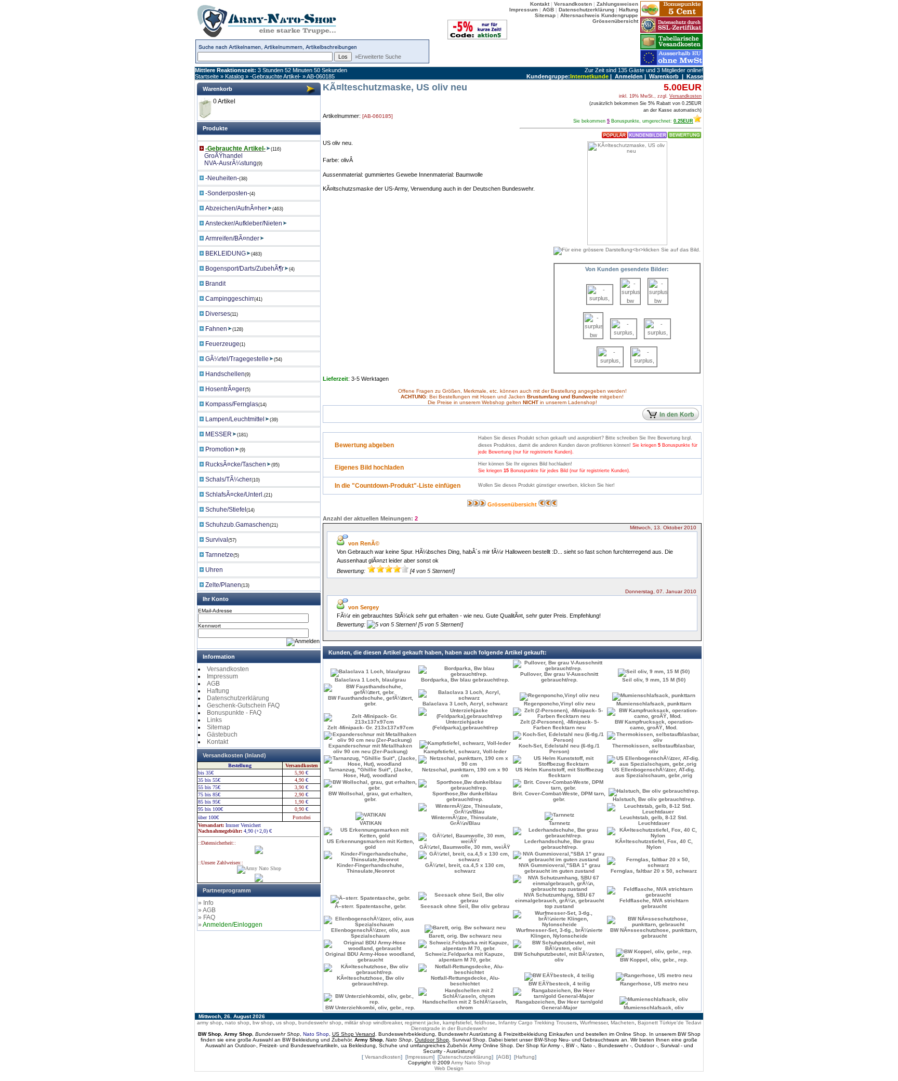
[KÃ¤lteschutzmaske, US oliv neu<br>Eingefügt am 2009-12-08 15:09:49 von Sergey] (600, 302)
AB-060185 (321, 76)
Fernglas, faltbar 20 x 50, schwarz (654, 871)
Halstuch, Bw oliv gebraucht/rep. (654, 799)
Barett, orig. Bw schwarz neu (465, 936)
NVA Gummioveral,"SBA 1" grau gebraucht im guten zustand (559, 868)
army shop (209, 1022)
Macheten (623, 1022)
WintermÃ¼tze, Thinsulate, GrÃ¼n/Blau (464, 820)
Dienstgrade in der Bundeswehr (449, 1028)
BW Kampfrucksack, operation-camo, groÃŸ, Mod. (654, 724)
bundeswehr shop (319, 1022)
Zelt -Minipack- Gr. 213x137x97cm (370, 727)
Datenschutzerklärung (238, 698)
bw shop (263, 1022)
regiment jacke (422, 1022)
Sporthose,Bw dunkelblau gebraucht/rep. (464, 796)
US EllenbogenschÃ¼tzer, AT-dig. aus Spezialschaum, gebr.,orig (653, 772)
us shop (285, 1022)
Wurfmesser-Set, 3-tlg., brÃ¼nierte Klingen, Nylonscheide (559, 933)
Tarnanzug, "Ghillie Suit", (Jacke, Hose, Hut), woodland (370, 772)
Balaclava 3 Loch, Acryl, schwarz (465, 703)
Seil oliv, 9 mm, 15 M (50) (653, 680)
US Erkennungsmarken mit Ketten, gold (370, 844)
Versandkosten (228, 669)
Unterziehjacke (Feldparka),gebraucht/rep (465, 724)
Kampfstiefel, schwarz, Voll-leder (465, 751)
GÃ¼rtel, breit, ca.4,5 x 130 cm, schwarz (465, 868)
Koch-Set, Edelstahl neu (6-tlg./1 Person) (559, 748)
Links (214, 720)
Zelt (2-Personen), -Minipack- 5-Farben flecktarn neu (559, 724)
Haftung (218, 691)
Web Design (449, 1068)
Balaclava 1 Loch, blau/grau (370, 680)
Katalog (234, 76)
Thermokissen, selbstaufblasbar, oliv (653, 748)
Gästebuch (222, 734)
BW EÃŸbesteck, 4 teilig (559, 983)
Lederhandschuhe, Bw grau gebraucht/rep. (559, 844)
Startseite (207, 76)
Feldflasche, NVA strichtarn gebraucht (654, 903)
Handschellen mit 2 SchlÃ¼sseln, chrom (465, 1004)
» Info (206, 902)
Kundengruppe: (548, 76)
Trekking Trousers (555, 1022)
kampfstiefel (457, 1022)
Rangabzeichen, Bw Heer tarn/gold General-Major (559, 1004)
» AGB (207, 910)
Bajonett (648, 1022)
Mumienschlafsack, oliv (654, 1007)
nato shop (237, 1022)
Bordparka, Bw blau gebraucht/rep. (465, 680)
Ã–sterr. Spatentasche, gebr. (370, 906)
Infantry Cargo (515, 1022)
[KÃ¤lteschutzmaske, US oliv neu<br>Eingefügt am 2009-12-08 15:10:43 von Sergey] (624, 336)
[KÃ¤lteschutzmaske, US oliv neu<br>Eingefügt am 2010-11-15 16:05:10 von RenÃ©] (644, 365)
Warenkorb (664, 76)
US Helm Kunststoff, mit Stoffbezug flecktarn (559, 772)
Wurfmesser (594, 1022)
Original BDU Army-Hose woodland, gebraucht (370, 957)
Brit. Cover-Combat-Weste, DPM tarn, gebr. (559, 796)
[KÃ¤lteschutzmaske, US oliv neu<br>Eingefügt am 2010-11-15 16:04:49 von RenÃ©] (610, 365)
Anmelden (629, 76)
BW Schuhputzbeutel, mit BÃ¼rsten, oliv (559, 957)
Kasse (694, 76)
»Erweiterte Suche (378, 57)
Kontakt (217, 741)
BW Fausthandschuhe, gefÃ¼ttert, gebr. (370, 700)
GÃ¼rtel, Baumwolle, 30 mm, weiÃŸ (464, 847)
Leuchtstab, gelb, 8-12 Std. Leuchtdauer (654, 820)
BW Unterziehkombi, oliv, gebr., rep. (370, 1007)
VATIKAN (370, 823)
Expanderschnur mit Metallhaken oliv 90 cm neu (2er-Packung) (370, 748)
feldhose (484, 1022)
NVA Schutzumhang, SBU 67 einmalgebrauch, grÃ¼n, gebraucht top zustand (559, 900)
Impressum (222, 676)
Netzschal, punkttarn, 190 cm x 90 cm (465, 772)
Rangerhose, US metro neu (654, 983)
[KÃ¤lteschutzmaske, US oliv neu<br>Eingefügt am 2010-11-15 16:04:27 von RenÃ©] (657, 336)
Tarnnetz (559, 823)
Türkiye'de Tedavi (680, 1022)
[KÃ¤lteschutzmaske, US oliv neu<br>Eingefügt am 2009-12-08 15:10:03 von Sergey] (630, 302)
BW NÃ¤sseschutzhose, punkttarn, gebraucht (653, 933)
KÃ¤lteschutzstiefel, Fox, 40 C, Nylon (654, 844)
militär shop (358, 1022)
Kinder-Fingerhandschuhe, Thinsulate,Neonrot (370, 868)
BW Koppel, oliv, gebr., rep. (654, 960)
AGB (213, 683)
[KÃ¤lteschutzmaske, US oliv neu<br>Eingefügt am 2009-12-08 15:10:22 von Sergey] (593, 336)
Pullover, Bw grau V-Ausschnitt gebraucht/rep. (559, 677)
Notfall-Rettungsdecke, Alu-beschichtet (465, 980)
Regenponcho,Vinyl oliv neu (559, 703)
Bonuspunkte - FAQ (234, 712)
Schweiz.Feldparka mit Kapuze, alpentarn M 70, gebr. (465, 957)
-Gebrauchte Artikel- (275, 76)
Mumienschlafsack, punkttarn (653, 703)
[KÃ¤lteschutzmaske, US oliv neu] (627, 246)
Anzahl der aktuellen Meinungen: (368, 518)
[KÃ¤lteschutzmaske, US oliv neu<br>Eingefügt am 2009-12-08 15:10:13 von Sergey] (658, 302)
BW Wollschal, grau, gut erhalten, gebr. (370, 796)
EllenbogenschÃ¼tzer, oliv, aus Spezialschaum (370, 933)
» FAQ (206, 917)
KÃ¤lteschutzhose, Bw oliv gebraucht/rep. (370, 980)
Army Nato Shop (471, 1062)
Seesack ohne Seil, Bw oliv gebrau (464, 906)
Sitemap (218, 727)
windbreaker (387, 1022)
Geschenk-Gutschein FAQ (243, 705)
